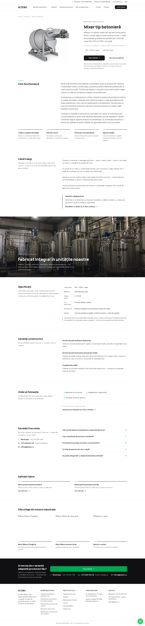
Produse (27, 16)
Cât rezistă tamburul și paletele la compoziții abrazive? (83, 430)
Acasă (20, 16)
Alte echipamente (82, 7)
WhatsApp (83, 1)
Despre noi (66, 609)
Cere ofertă (121, 7)
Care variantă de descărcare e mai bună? (78, 436)
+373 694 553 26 (34, 443)
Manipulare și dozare (70, 600)
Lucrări (98, 7)
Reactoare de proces (48, 609)
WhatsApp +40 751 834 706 (117, 594)
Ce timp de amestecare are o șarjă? (76, 449)
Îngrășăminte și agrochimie (97, 392)
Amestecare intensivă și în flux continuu (78, 410)
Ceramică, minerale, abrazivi (75, 398)
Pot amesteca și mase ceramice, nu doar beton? (81, 443)
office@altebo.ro (117, 1)
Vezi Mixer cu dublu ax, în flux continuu (80, 207)
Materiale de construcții (74, 392)
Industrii (54, 7)
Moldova (102, 1)
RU (126, 1)
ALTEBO (23, 7)
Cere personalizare (116, 58)
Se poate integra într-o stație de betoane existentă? (82, 456)
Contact (106, 7)
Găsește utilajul (68, 606)
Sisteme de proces (66, 7)
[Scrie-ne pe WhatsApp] (140, 621)
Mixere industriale (39, 7)
